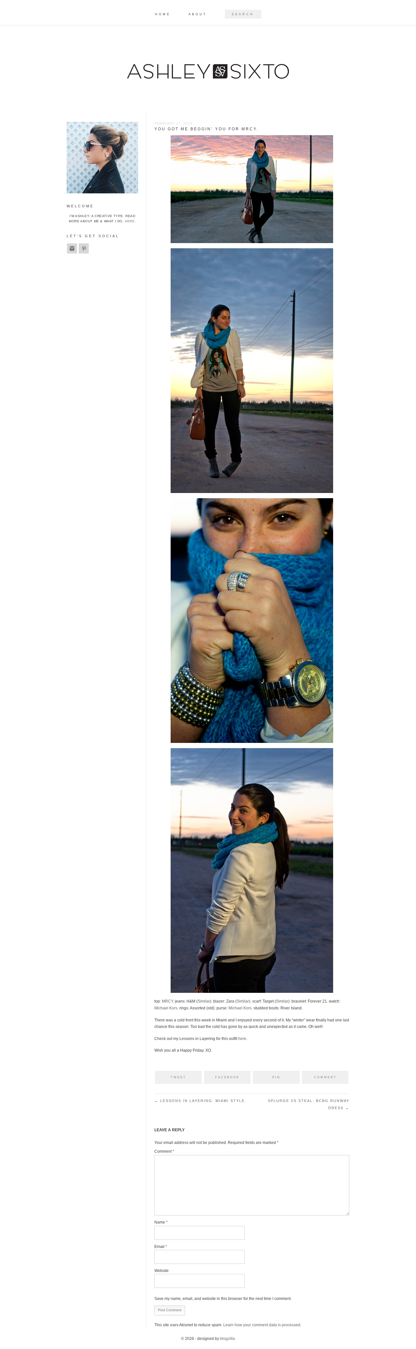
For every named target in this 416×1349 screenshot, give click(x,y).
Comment (164, 1151)
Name (161, 1222)
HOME (163, 14)
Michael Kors (165, 1008)
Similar (204, 1001)
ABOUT (197, 14)
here (242, 1038)
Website (161, 1270)
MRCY (167, 1001)
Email (160, 1246)
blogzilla (227, 1338)
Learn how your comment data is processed (261, 1325)
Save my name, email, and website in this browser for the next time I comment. (223, 1298)
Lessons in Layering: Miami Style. (200, 1101)
